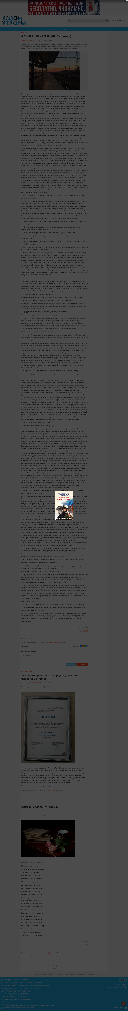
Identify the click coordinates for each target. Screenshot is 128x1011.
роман (31, 638)
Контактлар (88, 29)
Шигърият (26, 803)
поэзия (27, 949)
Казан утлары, (25, 683)
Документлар (90, 974)
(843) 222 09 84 (123, 987)
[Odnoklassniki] (117, 21)
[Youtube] (120, 21)
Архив (42, 29)
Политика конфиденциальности (9, 1008)
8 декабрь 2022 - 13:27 (35, 682)
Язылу (73, 29)
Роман (25, 32)
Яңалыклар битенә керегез (32, 794)
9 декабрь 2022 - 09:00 (36, 40)
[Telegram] (124, 21)
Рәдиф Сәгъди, (25, 40)
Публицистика (27, 671)
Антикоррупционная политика (9, 1004)
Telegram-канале (52, 790)
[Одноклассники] (83, 646)
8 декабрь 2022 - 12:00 (35, 811)
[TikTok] (122, 21)
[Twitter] (113, 21)
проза (27, 638)
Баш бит (36, 29)
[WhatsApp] (85, 646)
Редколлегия (66, 29)
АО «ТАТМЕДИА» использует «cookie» (10, 1005)
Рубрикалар (49, 29)
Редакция (57, 29)
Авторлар (80, 29)
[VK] (115, 21)
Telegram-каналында (54, 642)
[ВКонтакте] (81, 646)
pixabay (85, 945)
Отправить (82, 664)
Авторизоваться (71, 664)
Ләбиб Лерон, (25, 811)
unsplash (85, 631)
